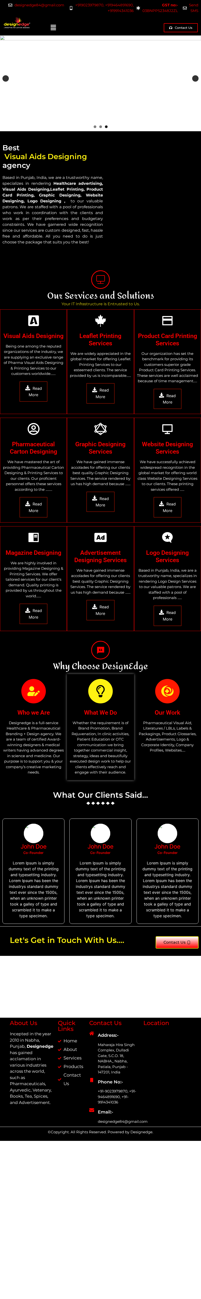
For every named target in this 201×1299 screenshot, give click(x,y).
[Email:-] (91, 1101)
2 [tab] (100, 126)
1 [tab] (95, 126)
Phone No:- (110, 1073)
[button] (53, 27)
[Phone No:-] (91, 1071)
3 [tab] (106, 126)
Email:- (105, 1103)
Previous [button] (5, 78)
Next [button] (195, 78)
